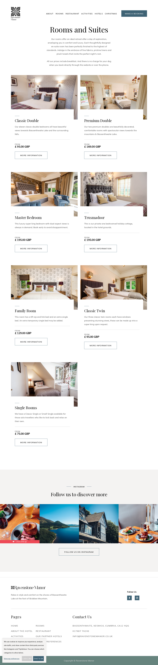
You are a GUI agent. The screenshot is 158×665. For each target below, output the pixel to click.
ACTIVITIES (87, 13)
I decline (27, 658)
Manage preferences (11, 658)
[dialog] (24, 650)
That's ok (38, 658)
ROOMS (59, 13)
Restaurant (72, 13)
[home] (15, 13)
